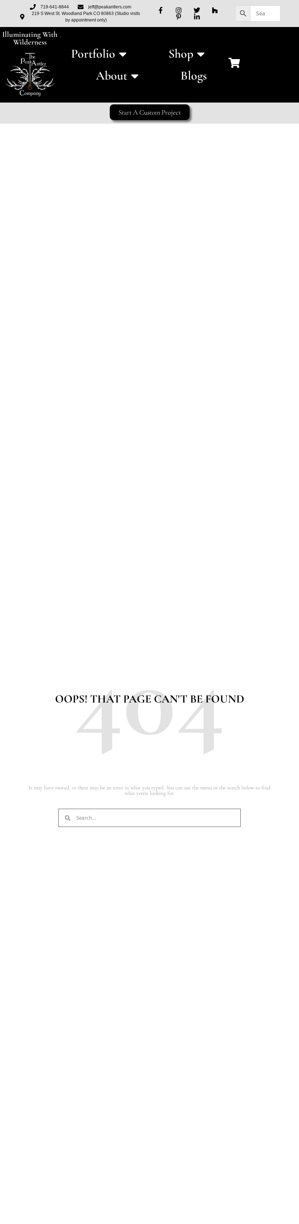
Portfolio (93, 53)
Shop (180, 53)
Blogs (193, 75)
